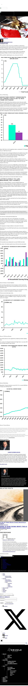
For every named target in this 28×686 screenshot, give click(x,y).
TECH (4, 666)
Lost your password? (9, 603)
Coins (9, 584)
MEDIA (4, 679)
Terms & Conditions (7, 564)
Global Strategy (4, 38)
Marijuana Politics (8, 577)
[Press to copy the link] (26, 643)
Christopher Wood (7, 42)
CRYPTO (9, 669)
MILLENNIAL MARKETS (12, 663)
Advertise (5, 565)
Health (4, 574)
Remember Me (9, 602)
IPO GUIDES (10, 667)
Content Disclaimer (12, 437)
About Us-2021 (5, 587)
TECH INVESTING (11, 668)
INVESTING (5, 660)
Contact (4, 568)
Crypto (6, 582)
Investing (4, 578)
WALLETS (12, 674)
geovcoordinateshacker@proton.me (9, 551)
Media (4, 560)
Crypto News (10, 586)
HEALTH (4, 654)
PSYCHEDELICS (10, 662)
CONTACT (5, 681)
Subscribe (5, 567)
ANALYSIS (9, 655)
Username (2, 598)
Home (4, 573)
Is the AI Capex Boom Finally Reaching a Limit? (13, 523)
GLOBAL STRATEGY (11, 661)
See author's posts (3, 464)
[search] (13, 594)
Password (2, 600)
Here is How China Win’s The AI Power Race (13, 527)
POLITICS (9, 657)
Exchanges (10, 583)
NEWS (8, 656)
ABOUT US (5, 677)
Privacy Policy (5, 563)
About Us (4, 559)
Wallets (9, 585)
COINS (11, 673)
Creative (4, 562)
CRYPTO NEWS (13, 670)
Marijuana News (8, 576)
